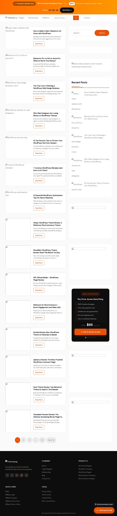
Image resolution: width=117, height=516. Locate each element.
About (44, 466)
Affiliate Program (11, 498)
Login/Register (47, 469)
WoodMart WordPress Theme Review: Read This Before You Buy (46, 251)
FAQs (7, 491)
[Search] (76, 18)
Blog (43, 475)
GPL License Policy (48, 501)
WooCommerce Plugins (86, 479)
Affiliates (45, 18)
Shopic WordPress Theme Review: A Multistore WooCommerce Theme (47, 224)
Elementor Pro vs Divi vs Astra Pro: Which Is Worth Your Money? (47, 59)
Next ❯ (51, 440)
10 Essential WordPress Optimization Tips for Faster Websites (48, 196)
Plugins (21, 18)
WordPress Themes (85, 469)
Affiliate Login (10, 495)
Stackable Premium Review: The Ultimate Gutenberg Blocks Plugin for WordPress (47, 416)
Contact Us (46, 479)
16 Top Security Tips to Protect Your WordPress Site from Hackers (47, 141)
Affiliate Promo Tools (12, 501)
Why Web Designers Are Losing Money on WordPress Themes (45, 114)
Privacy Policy (47, 491)
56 (42, 440)
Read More (38, 44)
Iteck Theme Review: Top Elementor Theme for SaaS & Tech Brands (47, 388)
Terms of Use (46, 495)
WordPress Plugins (85, 472)
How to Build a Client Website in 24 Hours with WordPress (47, 32)
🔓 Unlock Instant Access (90, 332)
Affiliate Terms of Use (12, 504)
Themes (11, 18)
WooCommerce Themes (87, 475)
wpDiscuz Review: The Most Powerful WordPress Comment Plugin (48, 361)
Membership (33, 18)
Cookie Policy (46, 498)
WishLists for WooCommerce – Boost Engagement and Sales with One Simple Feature (46, 307)
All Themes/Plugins (85, 466)
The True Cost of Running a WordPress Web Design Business (46, 87)
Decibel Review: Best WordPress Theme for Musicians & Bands (46, 333)
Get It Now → (67, 10)
